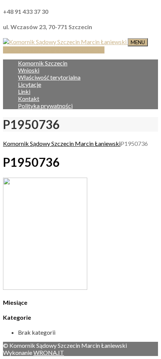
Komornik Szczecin (42, 63)
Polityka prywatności (45, 105)
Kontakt (28, 98)
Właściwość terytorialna (49, 77)
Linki (24, 91)
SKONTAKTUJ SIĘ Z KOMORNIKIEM (53, 49)
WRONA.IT (48, 352)
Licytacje (29, 84)
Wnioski (28, 70)
